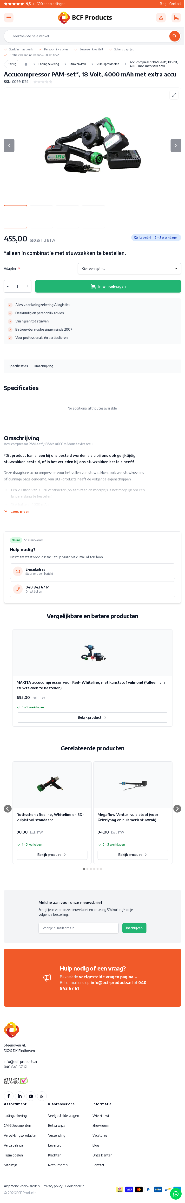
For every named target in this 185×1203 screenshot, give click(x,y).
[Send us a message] (176, 1194)
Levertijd (54, 1145)
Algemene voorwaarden (22, 1186)
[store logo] (85, 18)
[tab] (15, 216)
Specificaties (18, 366)
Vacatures (99, 1135)
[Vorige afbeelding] (9, 145)
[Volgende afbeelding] (176, 145)
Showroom (100, 1125)
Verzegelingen (15, 1145)
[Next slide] (177, 809)
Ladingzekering (15, 1116)
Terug (12, 64)
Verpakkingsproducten (21, 1135)
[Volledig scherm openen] (174, 94)
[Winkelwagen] (176, 17)
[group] (43, 82)
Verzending (56, 1135)
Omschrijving (43, 366)
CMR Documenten (17, 1125)
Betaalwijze (57, 1125)
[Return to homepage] (26, 64)
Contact (175, 4)
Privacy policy (52, 1186)
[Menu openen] (8, 17)
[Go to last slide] (8, 809)
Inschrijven (134, 928)
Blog (163, 4)
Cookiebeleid (75, 1186)
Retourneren (58, 1165)
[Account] (161, 17)
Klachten (54, 1155)
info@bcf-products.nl (112, 982)
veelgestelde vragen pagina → (108, 976)
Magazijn (10, 1165)
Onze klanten (102, 1155)
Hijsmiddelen (13, 1155)
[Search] (174, 36)
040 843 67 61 (15, 1067)
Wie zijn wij (101, 1116)
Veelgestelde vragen (63, 1116)
